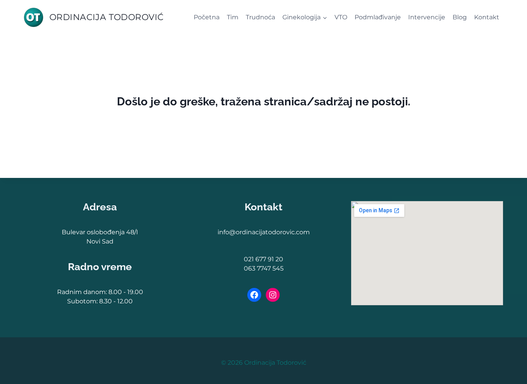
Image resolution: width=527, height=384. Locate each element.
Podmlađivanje (378, 17)
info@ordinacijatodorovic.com (264, 232)
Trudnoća (260, 17)
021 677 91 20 (263, 259)
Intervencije (426, 17)
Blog (460, 17)
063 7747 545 (264, 268)
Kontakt (486, 17)
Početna (207, 17)
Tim (232, 17)
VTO (340, 17)
